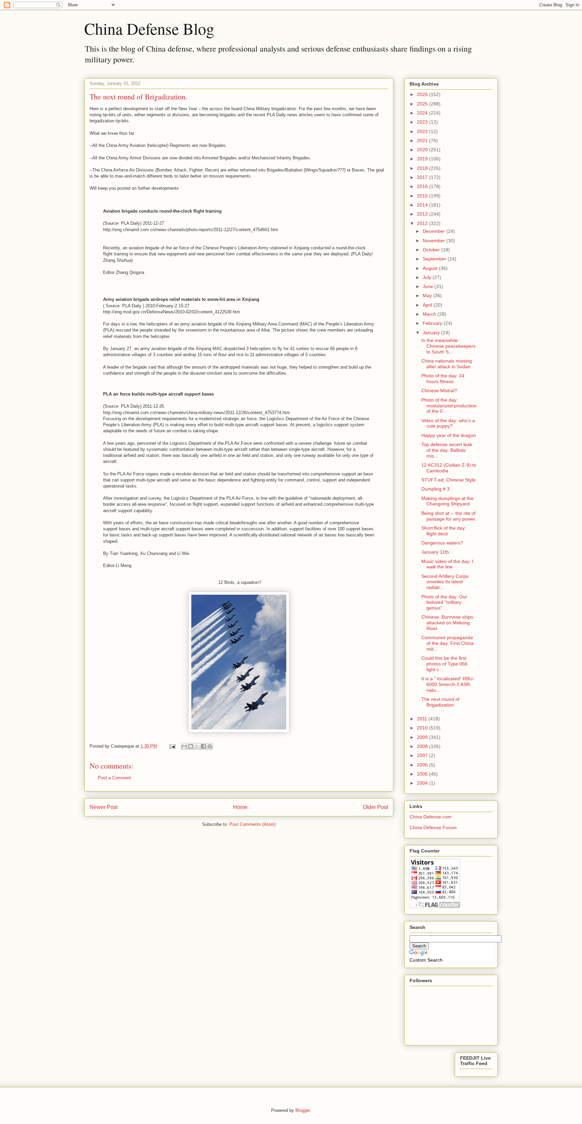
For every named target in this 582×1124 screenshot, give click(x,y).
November (434, 240)
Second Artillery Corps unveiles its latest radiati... (444, 581)
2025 (423, 103)
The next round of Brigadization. (440, 702)
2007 (423, 755)
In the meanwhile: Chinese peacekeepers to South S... (448, 346)
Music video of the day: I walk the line (447, 564)
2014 (423, 205)
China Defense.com (431, 816)
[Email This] (184, 746)
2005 (423, 774)
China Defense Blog (149, 28)
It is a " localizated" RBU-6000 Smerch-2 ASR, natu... (447, 684)
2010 (423, 727)
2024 (423, 113)
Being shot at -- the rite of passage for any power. (448, 516)
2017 (423, 177)
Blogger (302, 1110)
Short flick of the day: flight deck (443, 530)
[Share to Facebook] (203, 746)
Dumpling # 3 (435, 489)
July (427, 277)
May (428, 295)
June (428, 286)
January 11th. (435, 552)
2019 (423, 158)
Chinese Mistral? (439, 390)
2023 (423, 122)
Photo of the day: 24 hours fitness (442, 378)
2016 (423, 186)
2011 (422, 718)
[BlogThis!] (190, 746)
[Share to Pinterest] (209, 746)
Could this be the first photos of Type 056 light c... (444, 663)
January (432, 332)
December (434, 231)
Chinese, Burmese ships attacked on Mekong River (447, 622)
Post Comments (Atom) (252, 824)
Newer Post (104, 807)
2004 (423, 783)
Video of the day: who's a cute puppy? (448, 423)
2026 (423, 94)
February (433, 323)
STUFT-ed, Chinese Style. (449, 479)
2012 (423, 223)
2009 (423, 737)
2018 (423, 168)
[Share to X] (197, 746)
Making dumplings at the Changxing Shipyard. (447, 501)
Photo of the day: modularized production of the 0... (449, 405)
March (430, 314)
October (432, 249)
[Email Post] (172, 746)
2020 (423, 149)
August (431, 268)
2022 (423, 131)
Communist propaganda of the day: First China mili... (447, 643)
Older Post (375, 807)
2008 (423, 746)
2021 (423, 140)
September (435, 258)
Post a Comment (114, 777)
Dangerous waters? (442, 542)
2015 (423, 195)
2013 (423, 214)
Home (240, 807)
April (428, 305)
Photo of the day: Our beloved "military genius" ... (444, 602)
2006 (423, 765)
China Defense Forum (433, 827)
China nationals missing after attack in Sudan (446, 363)
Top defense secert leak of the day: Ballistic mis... (446, 450)
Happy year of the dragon (448, 435)
